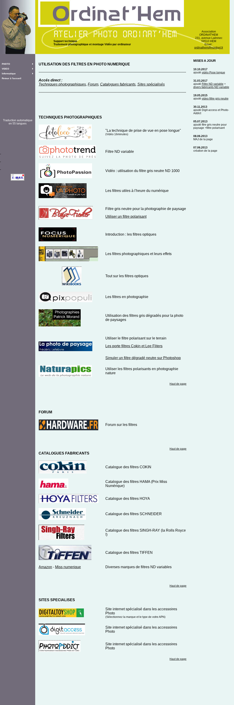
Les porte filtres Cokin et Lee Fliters (133, 346)
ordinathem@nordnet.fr (208, 47)
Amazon (45, 567)
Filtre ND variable (212, 84)
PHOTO (6, 64)
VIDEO (5, 68)
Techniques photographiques (62, 84)
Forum (93, 84)
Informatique (9, 73)
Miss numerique (68, 567)
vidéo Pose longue (213, 72)
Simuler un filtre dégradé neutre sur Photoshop (143, 358)
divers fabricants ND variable (211, 87)
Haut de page (178, 383)
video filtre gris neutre (215, 98)
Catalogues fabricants (118, 84)
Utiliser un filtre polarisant (125, 216)
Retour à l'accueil (11, 78)
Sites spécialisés (151, 84)
